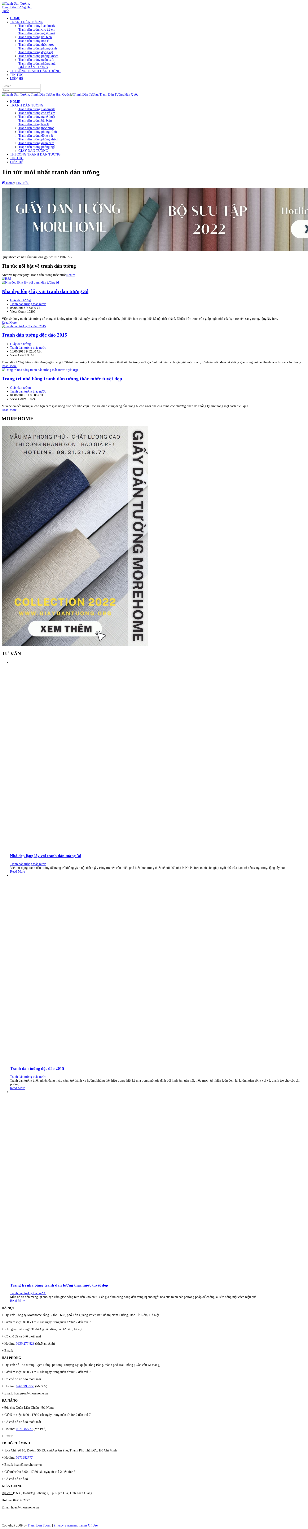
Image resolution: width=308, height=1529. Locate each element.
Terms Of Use (88, 1525)
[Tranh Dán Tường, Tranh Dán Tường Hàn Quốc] (18, 11)
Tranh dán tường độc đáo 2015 (34, 335)
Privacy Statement (66, 1525)
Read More (9, 322)
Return (70, 275)
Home (9, 183)
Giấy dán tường (20, 300)
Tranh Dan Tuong (39, 1525)
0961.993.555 (25, 1386)
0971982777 (24, 1429)
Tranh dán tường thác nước (28, 304)
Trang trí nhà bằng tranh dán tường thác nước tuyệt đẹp (62, 378)
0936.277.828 (25, 1343)
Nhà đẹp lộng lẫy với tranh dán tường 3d (45, 291)
